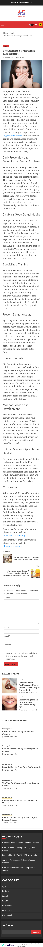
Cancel (5, 896)
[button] (2, 25)
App (4, 886)
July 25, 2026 (8, 737)
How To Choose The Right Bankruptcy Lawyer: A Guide (19, 818)
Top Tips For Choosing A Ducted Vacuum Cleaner (20, 784)
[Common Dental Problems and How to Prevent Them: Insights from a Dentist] (9, 685)
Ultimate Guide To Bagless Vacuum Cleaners (18, 732)
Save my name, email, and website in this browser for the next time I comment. (21, 656)
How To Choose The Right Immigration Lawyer (20, 750)
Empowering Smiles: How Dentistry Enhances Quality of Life (28, 703)
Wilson (7, 58)
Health (6, 46)
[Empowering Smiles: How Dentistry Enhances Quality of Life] (9, 703)
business (5, 891)
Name (7, 627)
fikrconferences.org (12, 546)
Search (7, 925)
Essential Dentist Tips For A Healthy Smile (21, 767)
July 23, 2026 (8, 788)
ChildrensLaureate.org (14, 535)
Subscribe (40, 24)
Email (7, 636)
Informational (8, 905)
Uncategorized (7, 729)
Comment (8, 597)
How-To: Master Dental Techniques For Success (20, 801)
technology (7, 910)
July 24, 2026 (8, 754)
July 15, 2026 (8, 823)
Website (7, 644)
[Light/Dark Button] (31, 25)
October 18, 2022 (19, 58)
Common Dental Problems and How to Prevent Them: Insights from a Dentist (29, 686)
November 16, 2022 (27, 693)
